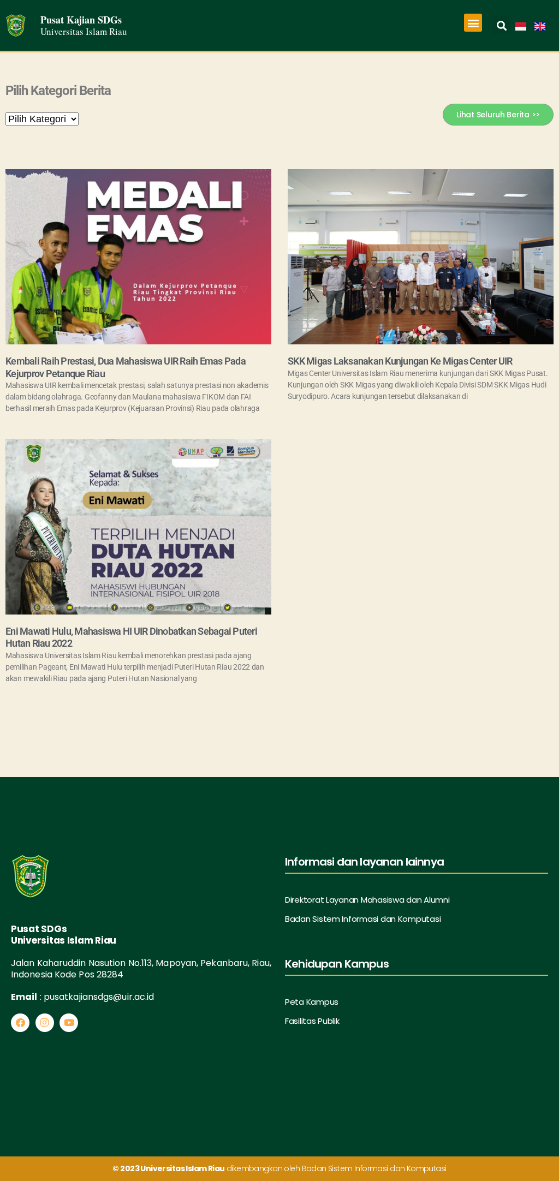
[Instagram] (44, 1022)
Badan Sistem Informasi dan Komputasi (363, 918)
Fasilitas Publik (312, 1021)
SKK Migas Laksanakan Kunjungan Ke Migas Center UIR (400, 361)
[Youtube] (69, 1022)
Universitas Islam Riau (83, 31)
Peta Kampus (311, 1001)
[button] (473, 23)
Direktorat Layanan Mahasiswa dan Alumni (367, 899)
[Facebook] (20, 1022)
